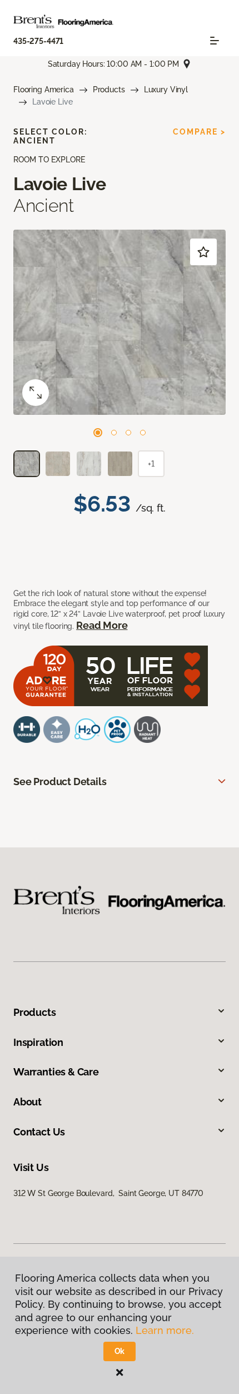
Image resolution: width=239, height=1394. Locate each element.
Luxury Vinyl (166, 89)
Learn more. (165, 1330)
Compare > (199, 131)
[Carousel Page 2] (114, 432)
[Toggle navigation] (214, 40)
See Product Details (60, 781)
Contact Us (39, 1132)
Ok (119, 1351)
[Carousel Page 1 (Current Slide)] (97, 432)
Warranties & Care (56, 1072)
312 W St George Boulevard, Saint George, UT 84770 (108, 1193)
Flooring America (43, 89)
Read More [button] (101, 625)
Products (109, 89)
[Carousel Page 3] (128, 432)
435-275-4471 (38, 41)
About (27, 1102)
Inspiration (38, 1042)
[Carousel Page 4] (143, 432)
